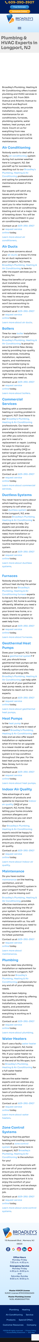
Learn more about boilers (16, 393)
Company (31, 1325)
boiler (20, 333)
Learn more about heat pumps (19, 783)
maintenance (9, 879)
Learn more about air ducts (17, 322)
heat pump (15, 723)
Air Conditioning (14, 1315)
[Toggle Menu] (19, 28)
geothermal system (20, 656)
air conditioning (18, 156)
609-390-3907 (26, 226)
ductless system (17, 510)
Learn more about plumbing (17, 1032)
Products (10, 1320)
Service (29, 1315)
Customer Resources (13, 1325)
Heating (26, 1310)
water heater (29, 1043)
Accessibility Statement (15, 1333)
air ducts (12, 255)
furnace (22, 594)
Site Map (31, 1333)
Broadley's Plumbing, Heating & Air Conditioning (19, 173)
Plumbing (14, 1310)
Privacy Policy (30, 1331)
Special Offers (26, 1320)
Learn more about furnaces (17, 637)
